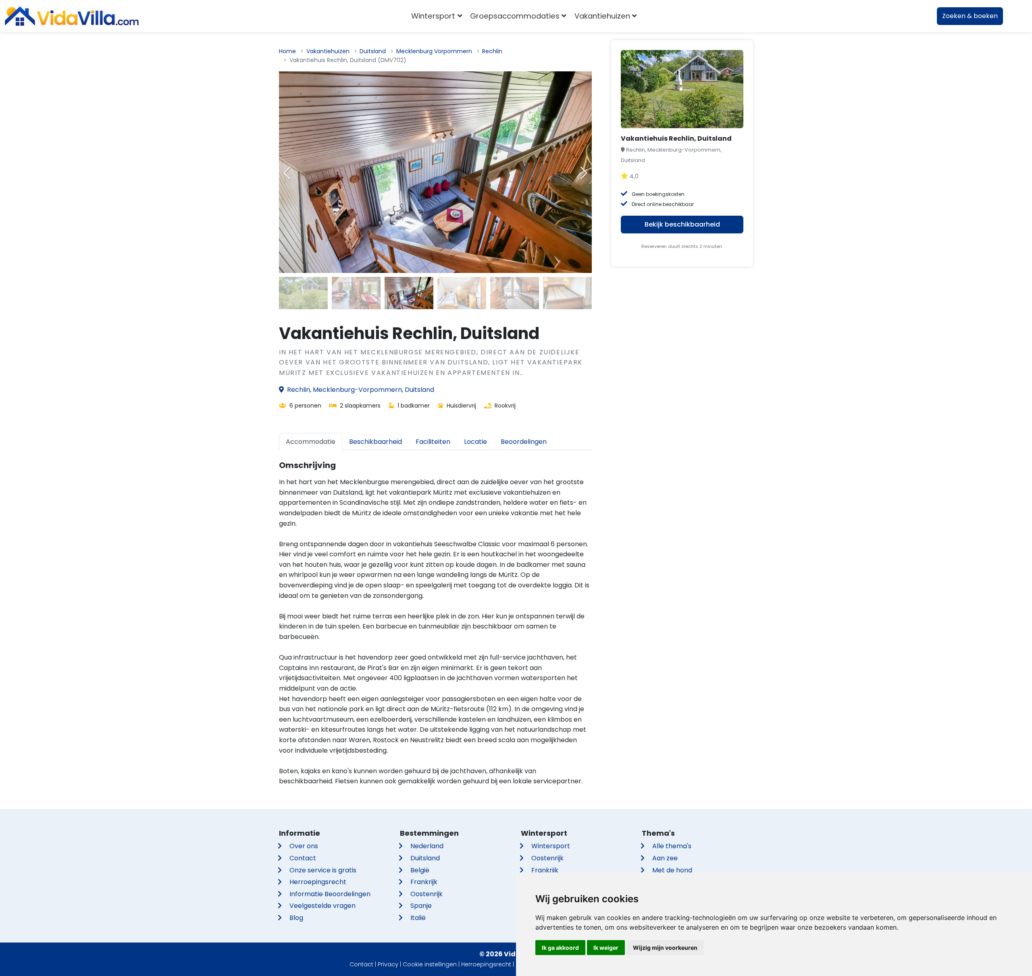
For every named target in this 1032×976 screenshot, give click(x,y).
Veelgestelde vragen (322, 905)
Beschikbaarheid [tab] (375, 441)
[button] (584, 173)
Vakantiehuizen (328, 51)
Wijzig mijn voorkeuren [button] (665, 947)
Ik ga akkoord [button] (560, 947)
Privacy (388, 964)
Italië (418, 917)
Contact (302, 858)
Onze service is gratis (322, 870)
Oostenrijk (426, 894)
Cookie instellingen (430, 964)
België (419, 870)
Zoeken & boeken (970, 16)
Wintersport (550, 846)
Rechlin (492, 51)
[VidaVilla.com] (72, 16)
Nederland (426, 846)
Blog (296, 917)
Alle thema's (671, 846)
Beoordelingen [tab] (524, 441)
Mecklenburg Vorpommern (434, 51)
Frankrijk (423, 882)
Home (287, 51)
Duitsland (373, 51)
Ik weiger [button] (605, 947)
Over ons (303, 846)
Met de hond (672, 870)
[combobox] (653, 16)
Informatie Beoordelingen (329, 894)
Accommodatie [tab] (310, 441)
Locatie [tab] (475, 441)
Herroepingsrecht (317, 882)
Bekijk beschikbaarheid (682, 224)
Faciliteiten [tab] (433, 441)
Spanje (421, 905)
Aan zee (665, 858)
